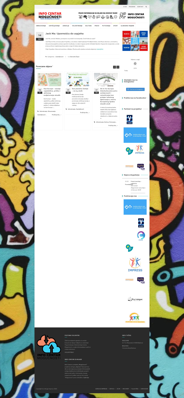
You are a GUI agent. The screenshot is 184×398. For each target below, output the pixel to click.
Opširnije (86, 377)
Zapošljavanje (54, 26)
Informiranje (43, 111)
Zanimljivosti (59, 56)
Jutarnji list (100, 49)
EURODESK (144, 389)
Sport (115, 26)
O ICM (125, 6)
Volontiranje (77, 26)
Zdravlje (66, 26)
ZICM (118, 389)
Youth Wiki (134, 389)
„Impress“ (78, 367)
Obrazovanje (41, 26)
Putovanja (106, 26)
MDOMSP (126, 389)
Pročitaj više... (56, 115)
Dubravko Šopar (74, 56)
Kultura (88, 26)
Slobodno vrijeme (127, 26)
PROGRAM (132, 6)
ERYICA (112, 389)
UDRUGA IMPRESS (101, 389)
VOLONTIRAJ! (69, 352)
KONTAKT (140, 6)
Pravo (97, 26)
